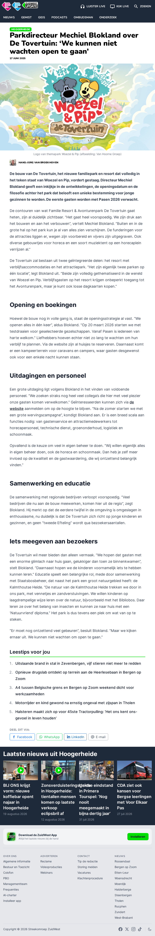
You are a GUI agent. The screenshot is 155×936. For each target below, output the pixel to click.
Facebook (24, 737)
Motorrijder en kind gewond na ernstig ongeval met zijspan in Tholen (75, 703)
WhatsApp (52, 737)
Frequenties (11, 889)
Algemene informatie (16, 861)
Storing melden (87, 867)
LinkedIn (77, 737)
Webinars (46, 872)
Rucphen (120, 906)
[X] (127, 929)
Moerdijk (120, 884)
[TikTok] (140, 929)
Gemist (26, 17)
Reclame (46, 861)
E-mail (101, 737)
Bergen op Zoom (126, 867)
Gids (41, 17)
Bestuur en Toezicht (16, 867)
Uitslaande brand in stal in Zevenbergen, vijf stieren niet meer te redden (78, 663)
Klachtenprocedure (90, 878)
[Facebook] (120, 929)
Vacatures (84, 872)
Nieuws (9, 17)
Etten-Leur (122, 872)
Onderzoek (108, 17)
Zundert (120, 912)
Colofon (8, 872)
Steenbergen (123, 895)
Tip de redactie (88, 861)
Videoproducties (51, 867)
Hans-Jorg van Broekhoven (38, 162)
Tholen (119, 900)
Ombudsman (83, 17)
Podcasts (59, 17)
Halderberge (123, 889)
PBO (6, 878)
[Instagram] (133, 929)
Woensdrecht (123, 878)
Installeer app (12, 900)
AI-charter (10, 895)
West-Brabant (124, 917)
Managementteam (15, 884)
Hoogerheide (20, 29)
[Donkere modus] (150, 929)
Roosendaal (122, 861)
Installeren (138, 836)
